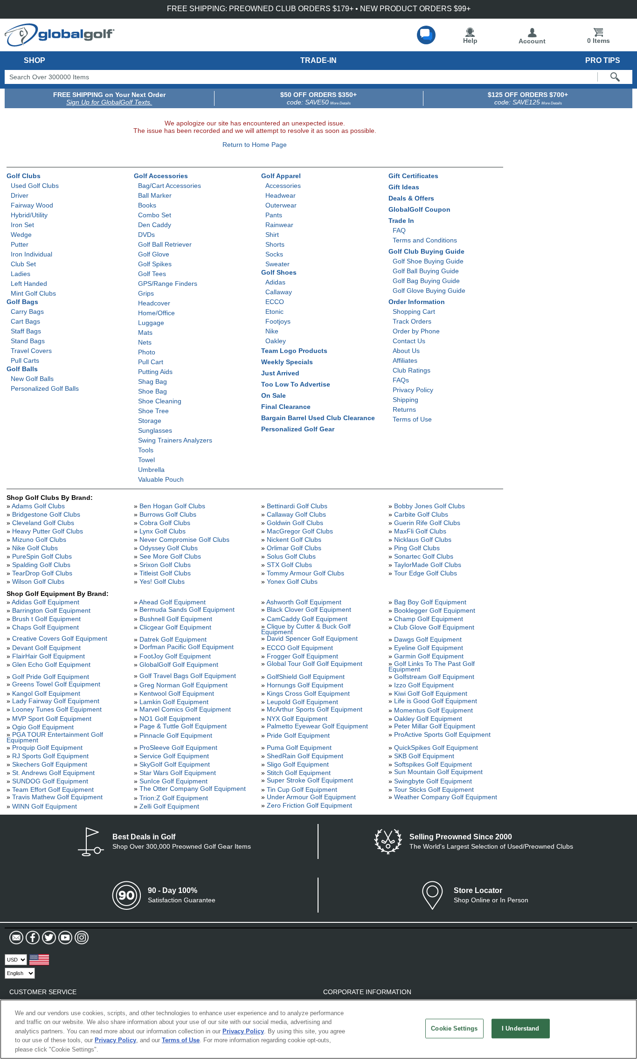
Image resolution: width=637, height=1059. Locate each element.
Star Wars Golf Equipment (177, 772)
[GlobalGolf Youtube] (64, 938)
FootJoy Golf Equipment (175, 656)
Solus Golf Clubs (291, 556)
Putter (19, 244)
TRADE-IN (318, 60)
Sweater (277, 264)
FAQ (399, 230)
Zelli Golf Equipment (169, 806)
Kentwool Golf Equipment (176, 693)
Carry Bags (27, 311)
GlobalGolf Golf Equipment (178, 664)
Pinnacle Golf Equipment (175, 735)
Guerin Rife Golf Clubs (427, 522)
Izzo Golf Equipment (424, 685)
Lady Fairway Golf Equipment (55, 701)
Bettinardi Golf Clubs (297, 506)
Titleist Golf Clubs (165, 573)
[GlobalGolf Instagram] (80, 938)
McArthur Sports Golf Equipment (314, 709)
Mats (145, 332)
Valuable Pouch (161, 479)
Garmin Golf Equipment (429, 656)
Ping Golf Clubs (417, 548)
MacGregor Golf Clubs (300, 531)
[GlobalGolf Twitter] (48, 938)
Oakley (275, 341)
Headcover (154, 303)
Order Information (416, 301)
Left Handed (29, 283)
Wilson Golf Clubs (38, 581)
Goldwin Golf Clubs (295, 522)
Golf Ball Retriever (165, 244)
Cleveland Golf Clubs (43, 522)
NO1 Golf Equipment (170, 718)
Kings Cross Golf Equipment (308, 693)
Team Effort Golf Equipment (53, 789)
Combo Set (154, 215)
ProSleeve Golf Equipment (178, 747)
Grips (146, 293)
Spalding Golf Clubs (41, 564)
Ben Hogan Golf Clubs (172, 506)
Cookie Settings (454, 1028)
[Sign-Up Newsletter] (16, 938)
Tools (145, 450)
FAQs (401, 380)
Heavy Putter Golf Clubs (47, 531)
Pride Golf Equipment (298, 735)
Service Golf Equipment (174, 756)
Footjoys (278, 321)
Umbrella (151, 469)
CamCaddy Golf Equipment (307, 619)
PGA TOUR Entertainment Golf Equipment (55, 737)
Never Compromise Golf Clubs (184, 539)
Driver (19, 195)
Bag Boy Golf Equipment (430, 602)
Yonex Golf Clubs (292, 581)
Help (470, 40)
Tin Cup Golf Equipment (302, 789)
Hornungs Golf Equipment (305, 685)
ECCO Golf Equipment (300, 647)
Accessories (283, 185)
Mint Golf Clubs (33, 293)
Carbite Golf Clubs (421, 514)
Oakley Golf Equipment (428, 718)
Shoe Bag (152, 391)
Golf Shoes (279, 272)
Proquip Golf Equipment (47, 747)
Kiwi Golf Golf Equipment (430, 693)
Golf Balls (22, 369)
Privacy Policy (413, 390)
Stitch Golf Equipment (299, 772)
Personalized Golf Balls (45, 388)
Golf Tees (152, 273)
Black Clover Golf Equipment (309, 609)
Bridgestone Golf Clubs (46, 514)
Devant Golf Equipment (46, 647)
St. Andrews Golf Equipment (53, 772)
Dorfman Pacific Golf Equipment (186, 647)
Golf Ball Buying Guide (426, 271)
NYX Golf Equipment (297, 718)
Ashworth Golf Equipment (303, 602)
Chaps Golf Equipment (45, 627)
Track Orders (412, 321)
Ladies (20, 273)
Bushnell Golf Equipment (175, 619)
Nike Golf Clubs (35, 548)
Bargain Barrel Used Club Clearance (318, 418)
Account (532, 41)
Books (147, 205)
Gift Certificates (413, 176)
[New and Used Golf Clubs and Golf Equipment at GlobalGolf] (60, 43)
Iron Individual (31, 254)
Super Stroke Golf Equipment (310, 780)
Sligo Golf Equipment (298, 764)
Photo (146, 352)
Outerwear (281, 205)
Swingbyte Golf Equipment (433, 781)
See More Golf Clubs (170, 556)
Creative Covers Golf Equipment (59, 638)
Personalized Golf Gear (297, 429)
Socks (274, 254)
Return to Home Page (254, 144)
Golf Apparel (281, 176)
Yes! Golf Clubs (162, 581)
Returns (404, 409)
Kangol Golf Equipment (46, 693)
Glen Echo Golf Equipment (51, 664)
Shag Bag (152, 381)
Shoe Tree (153, 411)
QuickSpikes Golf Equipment (436, 747)
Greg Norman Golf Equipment (183, 685)
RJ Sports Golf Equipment (50, 756)
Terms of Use (412, 419)
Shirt (272, 234)
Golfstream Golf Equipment (434, 676)
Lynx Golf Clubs (162, 531)
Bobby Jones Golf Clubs (429, 506)
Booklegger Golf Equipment (434, 610)
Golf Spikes (155, 264)
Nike (271, 331)
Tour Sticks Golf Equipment (434, 789)
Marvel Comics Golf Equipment (185, 709)
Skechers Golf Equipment (49, 764)
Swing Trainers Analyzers (175, 440)
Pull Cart (150, 362)
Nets (145, 342)
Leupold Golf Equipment (302, 702)
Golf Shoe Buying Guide (428, 261)
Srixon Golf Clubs (165, 564)
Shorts (274, 244)
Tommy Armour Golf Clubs (305, 573)
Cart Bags (25, 321)
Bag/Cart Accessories (169, 185)
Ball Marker (155, 195)
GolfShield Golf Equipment (306, 676)
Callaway (278, 292)
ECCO (274, 301)
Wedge (21, 234)
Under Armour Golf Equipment (311, 797)
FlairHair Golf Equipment (48, 656)
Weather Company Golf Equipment (445, 797)
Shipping (405, 399)
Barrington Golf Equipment (51, 610)
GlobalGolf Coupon (419, 209)
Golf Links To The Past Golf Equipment (431, 666)
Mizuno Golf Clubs (39, 539)
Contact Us (409, 341)
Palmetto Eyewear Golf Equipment (317, 726)
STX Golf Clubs (289, 564)
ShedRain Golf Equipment (305, 756)
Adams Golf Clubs (38, 506)
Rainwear (279, 224)
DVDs (146, 234)
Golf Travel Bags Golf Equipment (187, 675)
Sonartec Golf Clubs (423, 556)
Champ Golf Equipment (428, 619)
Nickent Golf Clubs (294, 539)
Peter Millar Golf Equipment (434, 726)
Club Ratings (411, 370)
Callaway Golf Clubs (296, 514)
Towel (146, 460)
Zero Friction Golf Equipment (309, 805)
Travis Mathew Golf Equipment (57, 797)
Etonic (274, 311)
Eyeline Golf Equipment (428, 647)
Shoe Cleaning (159, 401)
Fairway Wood (32, 205)
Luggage (151, 322)
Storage (149, 420)
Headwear (280, 195)
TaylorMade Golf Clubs (427, 564)
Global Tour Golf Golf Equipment (314, 663)
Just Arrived (280, 373)
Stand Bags (28, 341)
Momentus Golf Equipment (433, 710)
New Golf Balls (32, 378)
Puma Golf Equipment (299, 747)
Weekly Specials (287, 362)
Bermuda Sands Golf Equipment (187, 609)
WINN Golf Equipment (44, 806)
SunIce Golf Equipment (173, 781)
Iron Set (22, 224)
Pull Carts (25, 360)
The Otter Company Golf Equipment (192, 788)
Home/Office (156, 313)
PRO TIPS (602, 60)
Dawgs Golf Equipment (428, 639)
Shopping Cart (414, 311)
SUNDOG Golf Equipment (50, 781)
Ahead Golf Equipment (172, 602)
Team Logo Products (294, 350)
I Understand (521, 1028)
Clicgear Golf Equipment (175, 627)
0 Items (598, 40)
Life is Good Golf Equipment (435, 701)
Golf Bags (22, 301)
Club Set (23, 264)
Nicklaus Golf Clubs (422, 539)
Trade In (401, 220)
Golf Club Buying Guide (426, 251)
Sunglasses (155, 430)
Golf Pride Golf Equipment (50, 676)
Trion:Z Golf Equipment (173, 798)
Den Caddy (154, 224)
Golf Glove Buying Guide (429, 290)
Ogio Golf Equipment (43, 727)
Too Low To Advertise (295, 384)
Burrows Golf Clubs (167, 514)
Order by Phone (416, 331)
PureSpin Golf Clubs (42, 556)
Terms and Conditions (425, 240)
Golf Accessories (161, 176)
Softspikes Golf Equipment (433, 764)
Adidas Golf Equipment (45, 602)
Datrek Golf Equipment (173, 639)
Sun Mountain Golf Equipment (438, 771)
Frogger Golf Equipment (302, 656)
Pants (273, 215)
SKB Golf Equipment (424, 756)
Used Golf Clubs (35, 185)
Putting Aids (155, 371)
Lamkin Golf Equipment (173, 702)
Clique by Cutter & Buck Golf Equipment (306, 629)
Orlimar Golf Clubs (294, 548)
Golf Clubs (24, 176)
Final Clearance (286, 406)
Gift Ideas (403, 187)
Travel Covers (31, 350)
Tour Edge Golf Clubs (425, 573)
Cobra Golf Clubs (164, 522)
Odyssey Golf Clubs (168, 548)
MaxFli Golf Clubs (420, 531)
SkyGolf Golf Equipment (174, 764)
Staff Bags (26, 331)
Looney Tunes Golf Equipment (57, 709)
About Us (406, 350)
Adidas (275, 282)
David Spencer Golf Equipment (312, 638)
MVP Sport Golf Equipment (51, 718)
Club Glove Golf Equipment (434, 627)
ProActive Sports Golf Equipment (442, 734)
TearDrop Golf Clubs (42, 573)
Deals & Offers (411, 198)
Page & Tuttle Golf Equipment (183, 726)
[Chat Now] (426, 35)
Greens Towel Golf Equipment (56, 684)
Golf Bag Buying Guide (426, 280)
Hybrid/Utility (29, 215)
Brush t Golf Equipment (46, 619)
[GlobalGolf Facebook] (31, 938)
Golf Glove (153, 254)
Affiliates (405, 360)
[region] (318, 1029)
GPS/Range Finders (167, 283)
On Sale (273, 395)
